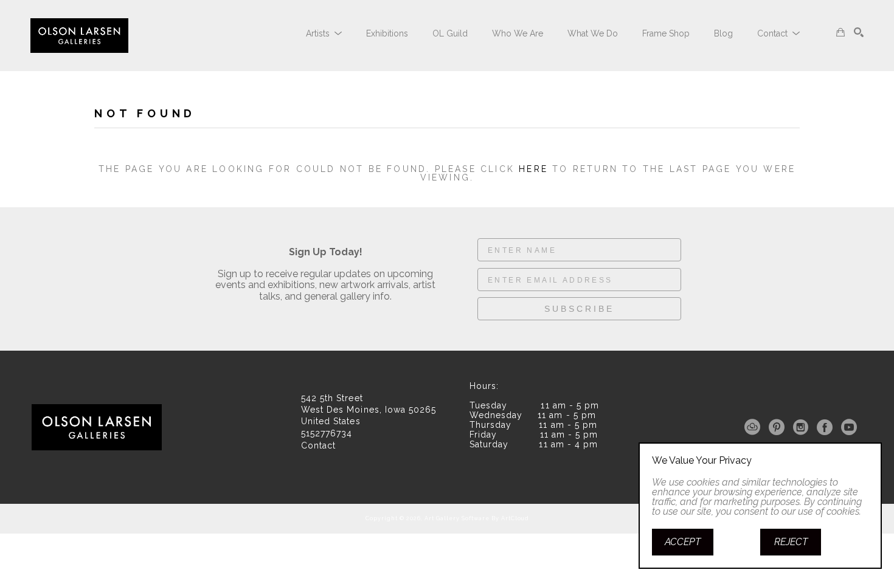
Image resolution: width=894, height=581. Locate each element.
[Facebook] (827, 427)
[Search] (859, 32)
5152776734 (326, 433)
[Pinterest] (779, 427)
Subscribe (579, 309)
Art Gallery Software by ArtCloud (476, 518)
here (533, 169)
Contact (318, 445)
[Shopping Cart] (840, 32)
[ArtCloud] (754, 427)
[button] (324, 33)
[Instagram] (803, 427)
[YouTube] (849, 427)
